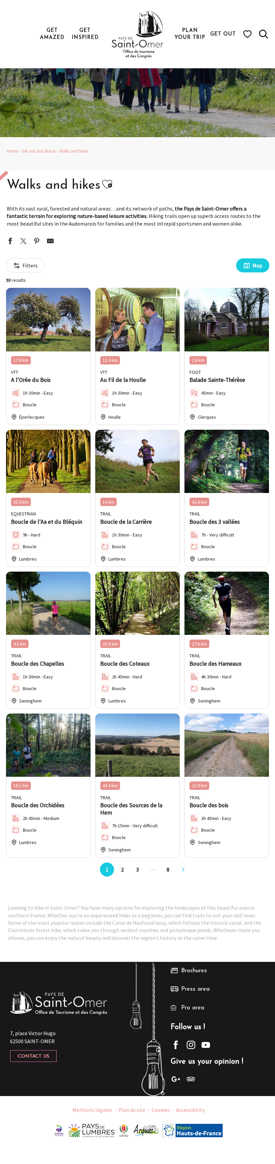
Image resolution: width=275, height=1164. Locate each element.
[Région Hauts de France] (192, 1130)
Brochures (194, 971)
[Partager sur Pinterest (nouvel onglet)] (37, 242)
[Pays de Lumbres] (91, 1130)
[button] (263, 34)
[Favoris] (248, 34)
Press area (195, 989)
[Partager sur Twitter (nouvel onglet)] (23, 242)
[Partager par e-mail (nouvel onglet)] (50, 242)
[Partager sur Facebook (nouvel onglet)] (10, 242)
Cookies (161, 1109)
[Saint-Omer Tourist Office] (138, 34)
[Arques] (146, 1130)
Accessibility (190, 1109)
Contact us (33, 1056)
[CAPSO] (59, 1130)
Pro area (192, 1008)
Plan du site (131, 1109)
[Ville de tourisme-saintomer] (123, 1130)
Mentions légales (92, 1109)
